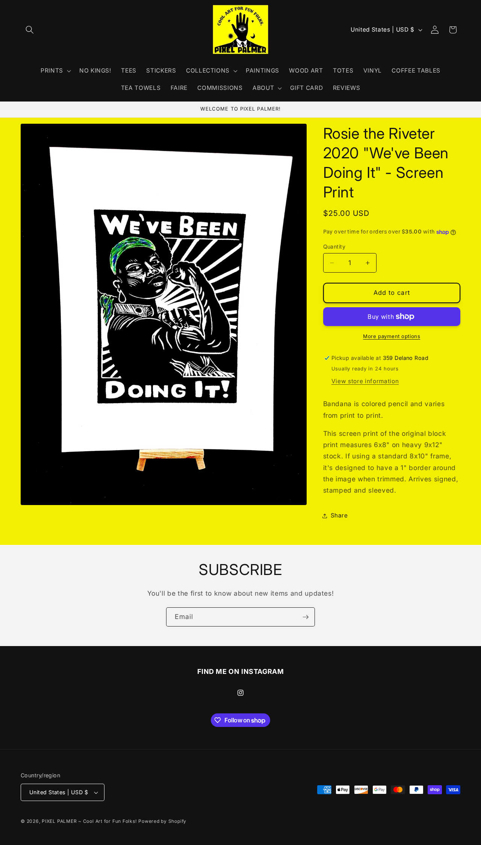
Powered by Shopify (162, 821)
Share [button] (339, 515)
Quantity (334, 246)
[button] (30, 30)
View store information (365, 381)
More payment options (391, 336)
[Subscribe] (305, 617)
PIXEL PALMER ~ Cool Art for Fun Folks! (89, 821)
